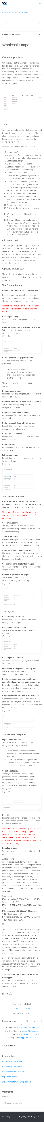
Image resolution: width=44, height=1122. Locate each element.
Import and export (9, 1077)
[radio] (16, 1008)
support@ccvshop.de (30, 1031)
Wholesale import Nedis (12, 1067)
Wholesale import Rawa (12, 1061)
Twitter (7, 994)
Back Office (14, 12)
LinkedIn (10, 994)
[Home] (5, 5)
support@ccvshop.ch (29, 1038)
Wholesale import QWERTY (13, 1072)
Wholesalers (25, 12)
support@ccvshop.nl (31, 1034)
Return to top (7, 1046)
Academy (5, 12)
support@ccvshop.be (30, 1028)
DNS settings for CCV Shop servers (16, 1082)
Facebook (3, 994)
